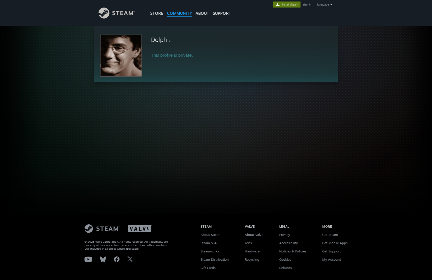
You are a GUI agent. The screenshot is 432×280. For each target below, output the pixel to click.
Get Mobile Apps (335, 243)
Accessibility (288, 243)
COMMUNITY (179, 13)
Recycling (252, 259)
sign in (307, 4)
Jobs (248, 243)
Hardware (252, 251)
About (202, 13)
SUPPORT (222, 13)
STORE (157, 13)
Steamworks (209, 251)
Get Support (331, 251)
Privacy (284, 235)
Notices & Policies (292, 251)
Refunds (285, 268)
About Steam (210, 235)
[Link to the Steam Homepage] (116, 17)
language (323, 4)
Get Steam (330, 235)
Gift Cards (208, 268)
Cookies (285, 259)
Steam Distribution (214, 259)
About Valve (254, 235)
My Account (331, 259)
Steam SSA (208, 243)
